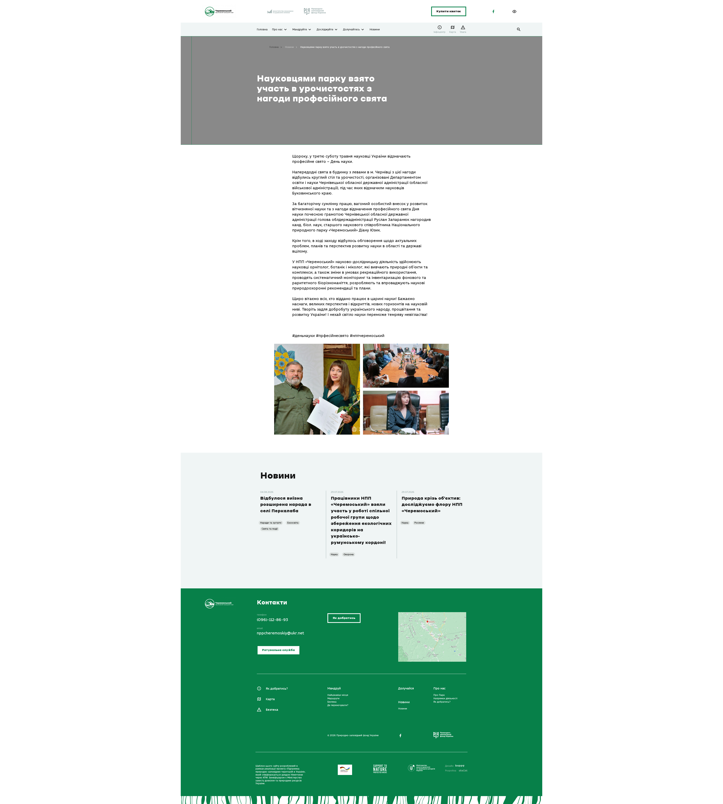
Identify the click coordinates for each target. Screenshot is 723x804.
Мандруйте (299, 29)
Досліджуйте (325, 29)
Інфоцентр (439, 32)
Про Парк (439, 695)
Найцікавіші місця (337, 695)
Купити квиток (448, 11)
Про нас (277, 29)
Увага (463, 32)
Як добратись (344, 618)
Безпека (272, 709)
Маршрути (333, 698)
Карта (452, 32)
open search (518, 29)
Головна (262, 29)
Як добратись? (277, 688)
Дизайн (449, 766)
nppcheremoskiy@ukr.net (280, 633)
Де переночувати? (337, 705)
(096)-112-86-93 (272, 620)
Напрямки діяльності (445, 698)
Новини (375, 29)
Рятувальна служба (278, 650)
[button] (514, 11)
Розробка (456, 770)
